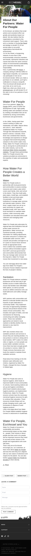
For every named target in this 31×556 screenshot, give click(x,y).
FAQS (3, 549)
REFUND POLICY (20, 551)
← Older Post (8, 475)
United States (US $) (10, 544)
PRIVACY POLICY (11, 549)
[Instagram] (8, 536)
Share (7, 465)
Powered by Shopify (8, 553)
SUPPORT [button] (4, 530)
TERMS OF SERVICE (7, 551)
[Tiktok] (5, 536)
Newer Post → (23, 475)
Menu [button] (3, 524)
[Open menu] (3, 2)
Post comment (8, 511)
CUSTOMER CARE (20, 548)
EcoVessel (7, 548)
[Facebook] (2, 536)
